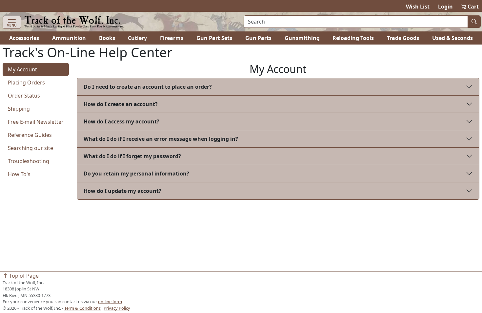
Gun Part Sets (214, 38)
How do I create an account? (121, 104)
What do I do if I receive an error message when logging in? (161, 138)
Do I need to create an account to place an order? (148, 86)
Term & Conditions (82, 308)
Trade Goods (403, 38)
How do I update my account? (122, 190)
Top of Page (23, 275)
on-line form (110, 301)
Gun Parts (258, 38)
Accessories (24, 38)
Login (445, 6)
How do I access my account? (121, 121)
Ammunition (69, 38)
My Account (22, 69)
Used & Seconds (452, 38)
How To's (19, 174)
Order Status (24, 95)
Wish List (418, 6)
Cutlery (137, 38)
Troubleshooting (28, 161)
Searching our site (30, 148)
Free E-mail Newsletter (36, 121)
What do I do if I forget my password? (132, 156)
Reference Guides (30, 134)
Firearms (171, 38)
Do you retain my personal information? (136, 173)
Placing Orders (26, 82)
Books (107, 38)
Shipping (19, 108)
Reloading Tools (353, 38)
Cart (470, 6)
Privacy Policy (117, 308)
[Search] (474, 21)
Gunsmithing (302, 38)
